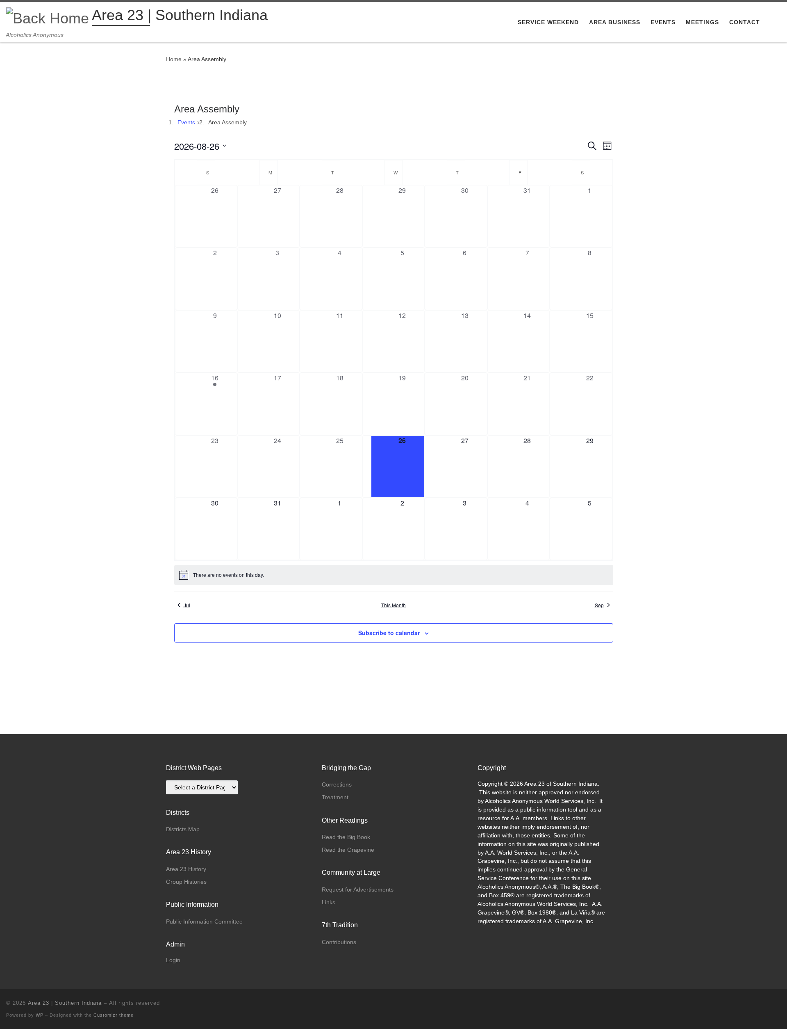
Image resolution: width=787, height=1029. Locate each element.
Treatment (335, 797)
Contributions (339, 942)
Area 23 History (186, 869)
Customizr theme (113, 1015)
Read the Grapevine (348, 849)
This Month (393, 605)
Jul (187, 605)
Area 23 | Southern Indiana (65, 1003)
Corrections (337, 784)
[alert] (393, 575)
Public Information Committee (204, 921)
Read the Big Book (346, 837)
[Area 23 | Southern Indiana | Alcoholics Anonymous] (47, 17)
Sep (599, 605)
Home (174, 59)
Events (186, 122)
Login (173, 960)
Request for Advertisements (358, 889)
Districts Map (183, 829)
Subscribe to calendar (389, 633)
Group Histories (186, 881)
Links (328, 902)
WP (39, 1015)
